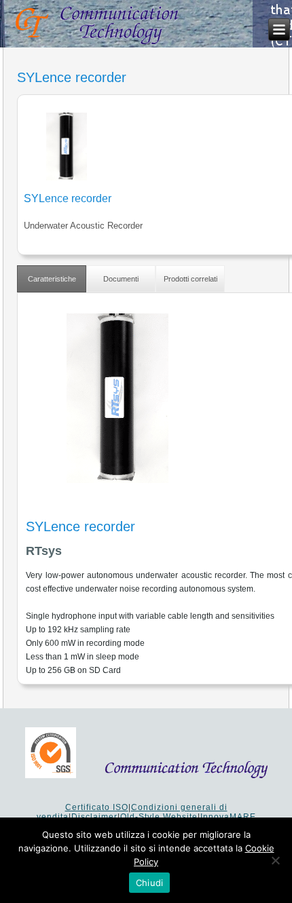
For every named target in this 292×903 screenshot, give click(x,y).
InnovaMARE (228, 817)
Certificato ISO (96, 807)
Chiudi (150, 882)
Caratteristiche (52, 279)
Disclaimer (94, 817)
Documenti (121, 279)
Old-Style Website (159, 817)
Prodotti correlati (190, 279)
